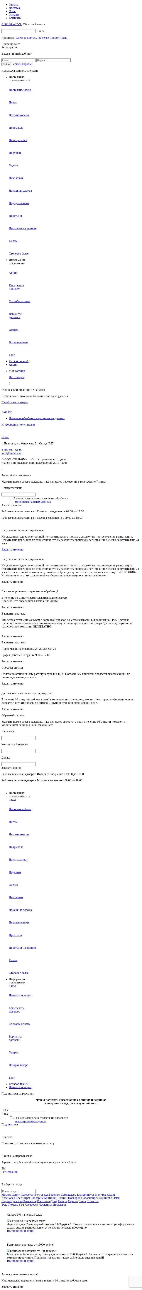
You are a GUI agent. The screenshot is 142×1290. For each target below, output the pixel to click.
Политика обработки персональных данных (37, 418)
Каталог (6, 412)
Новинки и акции (20, 1087)
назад (12, 799)
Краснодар (8, 1197)
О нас (5, 437)
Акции (13, 364)
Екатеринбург (85, 1194)
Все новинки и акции (20, 1230)
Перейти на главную (14, 402)
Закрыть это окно (12, 549)
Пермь (5, 1201)
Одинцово (105, 1197)
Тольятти (93, 1201)
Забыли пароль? (22, 64)
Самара (62, 1201)
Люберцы (37, 1197)
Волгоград (41, 1194)
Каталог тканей (18, 361)
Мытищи (50, 1197)
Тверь (82, 1201)
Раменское (29, 1201)
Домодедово (68, 1194)
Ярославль (59, 1204)
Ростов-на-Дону (47, 1201)
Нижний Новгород (68, 1197)
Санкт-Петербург (23, 1194)
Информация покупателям (18, 424)
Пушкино (16, 1201)
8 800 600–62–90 (11, 24)
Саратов (73, 1201)
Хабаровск (31, 1204)
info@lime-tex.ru (11, 453)
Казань (111, 1194)
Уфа (21, 1204)
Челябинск (45, 1204)
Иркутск (100, 1194)
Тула (4, 1204)
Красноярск (23, 1197)
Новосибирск (89, 1197)
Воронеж (54, 1194)
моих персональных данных (33, 501)
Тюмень (13, 1204)
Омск (116, 1197)
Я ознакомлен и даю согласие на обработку (40, 498)
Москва (6, 1194)
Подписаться (9, 1124)
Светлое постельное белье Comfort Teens (41, 37)
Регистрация (9, 1171)
